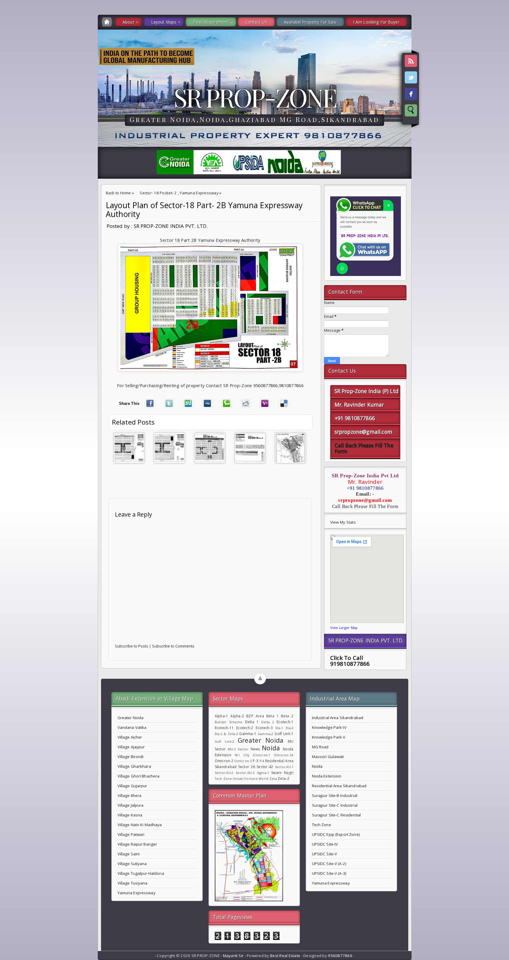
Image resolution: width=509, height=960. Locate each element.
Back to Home (118, 192)
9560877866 (340, 955)
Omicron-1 (261, 755)
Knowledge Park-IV (329, 727)
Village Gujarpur (132, 785)
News (255, 749)
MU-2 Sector (238, 749)
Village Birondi (131, 756)
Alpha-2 (237, 716)
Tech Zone (223, 779)
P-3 (255, 760)
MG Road (320, 746)
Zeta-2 (283, 778)
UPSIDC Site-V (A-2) (329, 863)
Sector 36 (246, 766)
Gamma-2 (265, 734)
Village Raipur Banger (137, 844)
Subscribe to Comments (173, 646)
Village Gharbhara (134, 766)
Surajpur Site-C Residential (336, 815)
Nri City (242, 755)
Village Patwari (131, 834)
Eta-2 (289, 728)
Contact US (256, 22)
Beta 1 (272, 716)
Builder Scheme (229, 722)
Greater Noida (131, 717)
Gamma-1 (247, 733)
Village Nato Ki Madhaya (140, 824)
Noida (271, 748)
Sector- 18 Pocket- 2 (158, 192)
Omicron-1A (284, 755)
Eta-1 (279, 728)
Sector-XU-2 (224, 773)
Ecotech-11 (224, 727)
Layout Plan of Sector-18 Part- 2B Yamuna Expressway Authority (204, 209)
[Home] (107, 22)
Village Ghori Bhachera (139, 776)
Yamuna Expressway (199, 192)
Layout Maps (164, 22)
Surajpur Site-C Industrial (335, 805)
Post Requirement (210, 22)
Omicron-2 (224, 760)
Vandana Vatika (132, 727)
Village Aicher (130, 737)
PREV (9, 93)
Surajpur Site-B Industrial (334, 795)
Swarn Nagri (282, 772)
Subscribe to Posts (131, 646)
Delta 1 (252, 721)
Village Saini (129, 854)
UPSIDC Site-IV (325, 844)
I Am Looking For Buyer (376, 22)
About (128, 22)
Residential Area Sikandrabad (339, 785)
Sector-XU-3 (245, 773)
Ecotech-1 (285, 721)
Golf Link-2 (224, 741)
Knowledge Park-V (329, 737)
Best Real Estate (285, 955)
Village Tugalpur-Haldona (141, 873)
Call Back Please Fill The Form (364, 448)
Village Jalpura (131, 805)
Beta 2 (287, 716)
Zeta (273, 779)
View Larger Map (344, 627)
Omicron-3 (243, 761)
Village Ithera (130, 795)
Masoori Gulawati (328, 756)
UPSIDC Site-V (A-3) (329, 873)
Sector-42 (265, 766)
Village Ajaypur (131, 746)
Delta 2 (267, 722)
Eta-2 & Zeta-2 (226, 734)
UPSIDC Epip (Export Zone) (336, 834)
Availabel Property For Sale (310, 22)
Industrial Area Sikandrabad (337, 717)
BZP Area (255, 716)
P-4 (262, 761)
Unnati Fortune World (250, 779)
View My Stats (343, 522)
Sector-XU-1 (284, 767)
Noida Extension (327, 776)
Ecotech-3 (264, 727)
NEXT (499, 93)
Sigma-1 (263, 773)
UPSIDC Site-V (324, 854)
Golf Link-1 (284, 733)
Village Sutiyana (132, 863)
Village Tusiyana (133, 883)
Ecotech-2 (244, 727)
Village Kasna (130, 815)
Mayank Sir (233, 955)
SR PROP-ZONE (254, 97)
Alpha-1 (221, 716)
